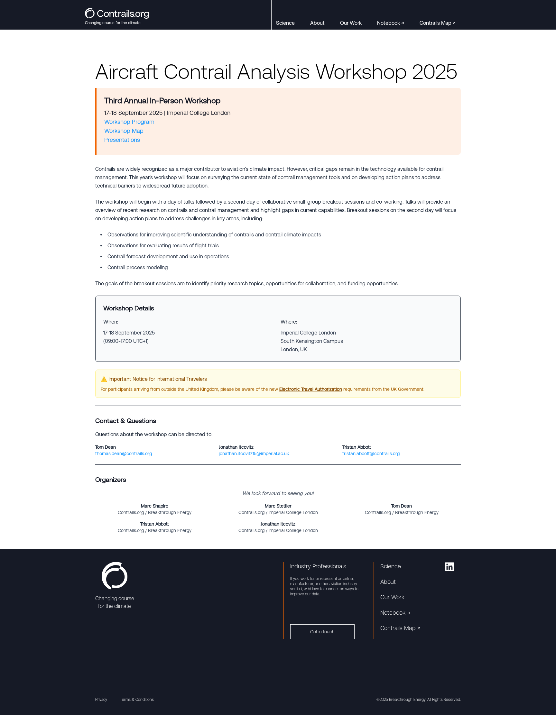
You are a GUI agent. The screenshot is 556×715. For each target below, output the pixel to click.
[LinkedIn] (449, 567)
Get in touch (322, 631)
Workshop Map (124, 130)
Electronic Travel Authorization (310, 389)
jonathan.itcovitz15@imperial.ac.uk (254, 453)
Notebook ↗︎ (390, 23)
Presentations (122, 139)
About (317, 23)
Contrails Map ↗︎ (438, 23)
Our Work (351, 23)
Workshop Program (129, 121)
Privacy (101, 699)
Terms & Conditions (137, 699)
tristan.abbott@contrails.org (371, 453)
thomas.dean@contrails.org (123, 453)
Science (285, 23)
